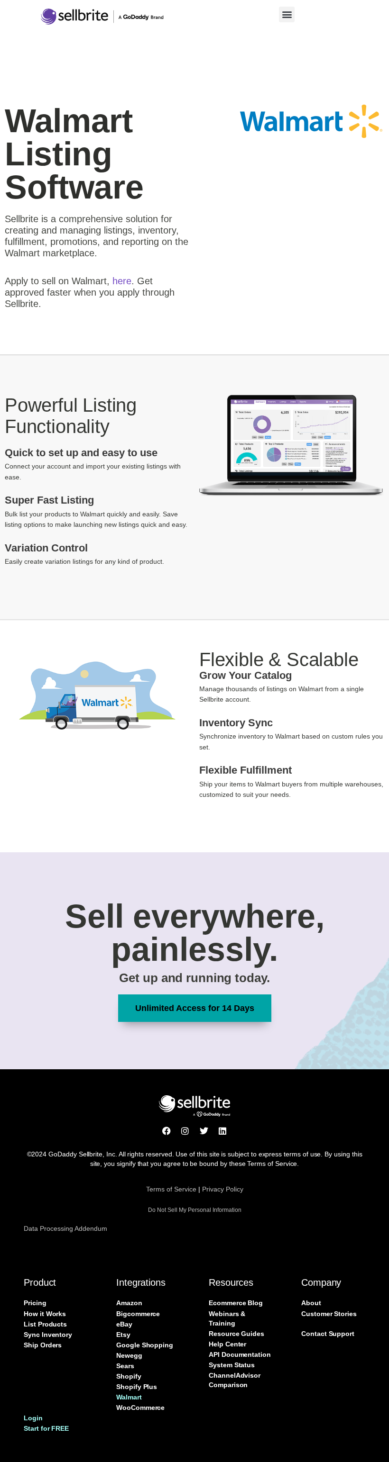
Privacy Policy (222, 1189)
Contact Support (327, 1333)
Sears (125, 1366)
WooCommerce (140, 1407)
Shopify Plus (136, 1386)
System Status (232, 1365)
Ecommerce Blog (236, 1303)
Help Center (227, 1344)
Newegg (129, 1355)
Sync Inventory (48, 1334)
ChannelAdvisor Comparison (234, 1380)
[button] (287, 14)
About (311, 1303)
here (121, 281)
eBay (124, 1324)
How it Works (45, 1314)
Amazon (129, 1303)
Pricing (35, 1303)
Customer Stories (329, 1314)
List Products (45, 1324)
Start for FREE (46, 1428)
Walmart (129, 1397)
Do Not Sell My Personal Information (194, 1210)
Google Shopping (144, 1345)
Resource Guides (236, 1333)
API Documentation (240, 1354)
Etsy (123, 1334)
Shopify (128, 1376)
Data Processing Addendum (65, 1228)
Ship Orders (43, 1345)
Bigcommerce (138, 1314)
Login (33, 1418)
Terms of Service (171, 1189)
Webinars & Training (227, 1318)
